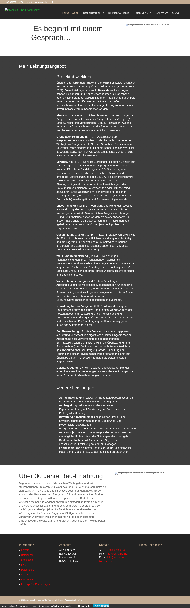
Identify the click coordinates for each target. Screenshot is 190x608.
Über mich (140, 13)
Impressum (27, 579)
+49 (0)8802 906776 (14, 2)
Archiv (24, 574)
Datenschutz (27, 569)
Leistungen (70, 13)
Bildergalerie (118, 13)
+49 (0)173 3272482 (117, 553)
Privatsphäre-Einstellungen (35, 584)
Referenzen (92, 13)
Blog (175, 13)
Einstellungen (101, 605)
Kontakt (161, 13)
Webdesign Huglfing (73, 600)
